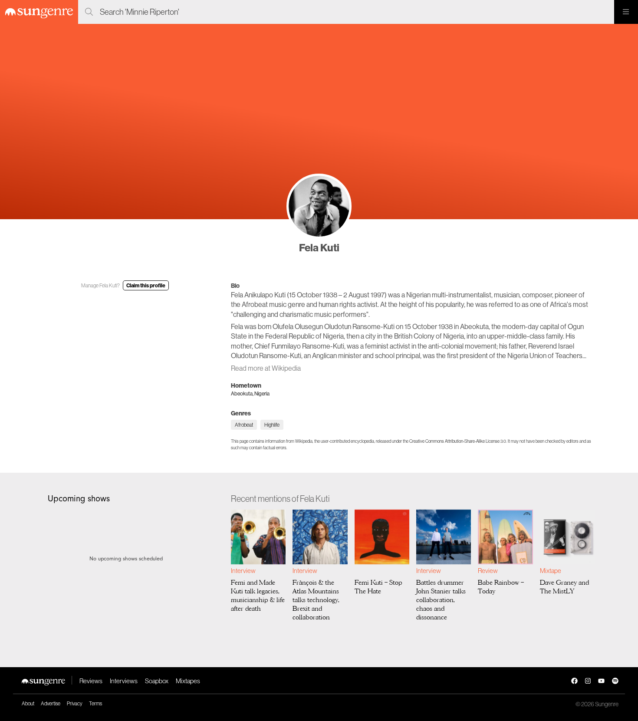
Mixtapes (188, 681)
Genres (241, 413)
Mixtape (550, 570)
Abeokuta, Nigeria (250, 393)
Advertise (50, 703)
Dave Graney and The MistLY (564, 587)
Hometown (246, 385)
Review (487, 570)
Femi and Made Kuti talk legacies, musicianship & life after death (258, 595)
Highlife (272, 424)
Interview (243, 570)
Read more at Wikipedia (266, 368)
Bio (235, 286)
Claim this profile (145, 285)
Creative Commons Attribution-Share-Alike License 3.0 (457, 441)
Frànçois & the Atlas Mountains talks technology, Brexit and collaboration (316, 600)
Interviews (124, 681)
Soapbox (156, 681)
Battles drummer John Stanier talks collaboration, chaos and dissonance (441, 600)
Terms (95, 703)
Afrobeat (244, 424)
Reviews (90, 681)
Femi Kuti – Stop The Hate (378, 587)
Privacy (74, 703)
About (28, 703)
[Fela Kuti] (319, 206)
